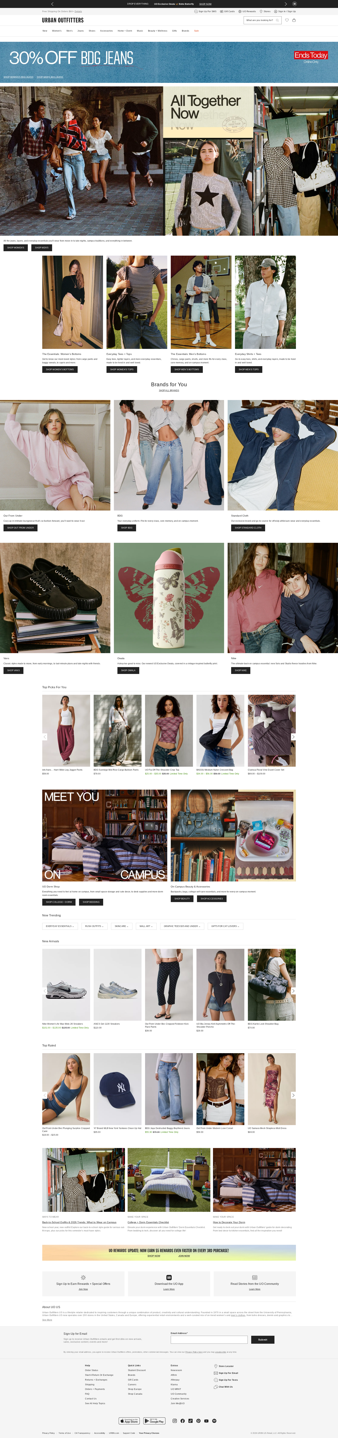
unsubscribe (220, 1352)
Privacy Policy (48, 1433)
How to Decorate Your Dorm (229, 1222)
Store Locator (226, 1366)
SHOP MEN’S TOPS (249, 369)
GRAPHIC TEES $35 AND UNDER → (182, 926)
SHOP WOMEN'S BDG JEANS (18, 77)
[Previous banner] (52, 4)
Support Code (129, 1433)
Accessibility (99, 1433)
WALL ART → (146, 926)
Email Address (179, 1333)
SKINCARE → (122, 926)
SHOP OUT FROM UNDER (20, 528)
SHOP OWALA (128, 670)
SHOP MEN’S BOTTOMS (186, 369)
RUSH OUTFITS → (94, 926)
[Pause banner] (295, 4)
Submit (262, 1339)
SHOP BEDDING (91, 902)
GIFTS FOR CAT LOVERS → (225, 926)
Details (78, 11)
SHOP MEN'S (41, 247)
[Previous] (45, 737)
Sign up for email (228, 1373)
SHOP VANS (13, 670)
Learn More (169, 1289)
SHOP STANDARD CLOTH (248, 528)
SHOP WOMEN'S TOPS (121, 369)
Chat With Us (226, 1387)
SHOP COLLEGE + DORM (59, 902)
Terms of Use (65, 1433)
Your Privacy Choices (149, 1433)
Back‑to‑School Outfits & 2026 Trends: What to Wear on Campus (79, 1222)
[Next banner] (286, 4)
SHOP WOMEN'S (15, 247)
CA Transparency (82, 1433)
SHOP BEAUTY (182, 898)
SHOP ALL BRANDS (169, 390)
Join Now (83, 1289)
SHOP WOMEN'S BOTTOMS (60, 369)
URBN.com (114, 1433)
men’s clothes (238, 1315)
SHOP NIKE (241, 670)
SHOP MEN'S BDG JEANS (50, 77)
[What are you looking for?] (277, 20)
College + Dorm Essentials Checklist (148, 1222)
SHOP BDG (127, 528)
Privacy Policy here (194, 1352)
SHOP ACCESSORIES (212, 898)
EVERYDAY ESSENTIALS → (60, 926)
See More (47, 1320)
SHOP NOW (205, 4)
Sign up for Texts (228, 1380)
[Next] (293, 737)
